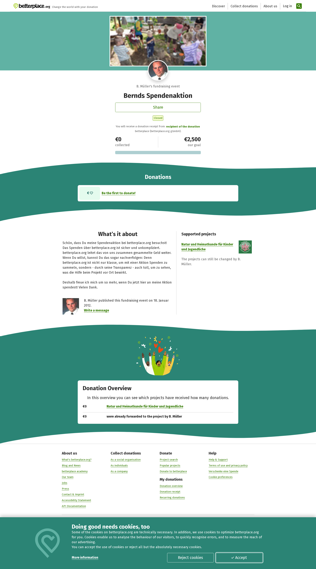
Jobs (64, 483)
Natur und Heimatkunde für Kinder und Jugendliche (145, 406)
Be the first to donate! (119, 193)
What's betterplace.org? (76, 459)
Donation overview (171, 486)
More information (85, 557)
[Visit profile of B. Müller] (158, 70)
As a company (119, 471)
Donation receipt (170, 491)
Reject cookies (190, 557)
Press (65, 488)
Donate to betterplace (173, 471)
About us (270, 6)
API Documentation (74, 506)
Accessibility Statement (76, 500)
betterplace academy (75, 471)
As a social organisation (126, 459)
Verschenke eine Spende (223, 471)
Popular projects (170, 465)
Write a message (96, 310)
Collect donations (244, 6)
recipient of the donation (183, 126)
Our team (68, 477)
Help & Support (218, 459)
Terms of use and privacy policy (228, 465)
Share (158, 107)
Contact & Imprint (73, 494)
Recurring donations (172, 497)
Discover (218, 6)
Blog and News (71, 465)
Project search (169, 459)
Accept (241, 557)
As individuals (119, 465)
